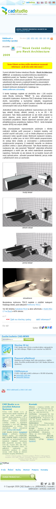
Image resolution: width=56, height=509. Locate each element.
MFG (32, 38)
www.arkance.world (23, 31)
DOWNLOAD (24, 460)
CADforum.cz (21, 371)
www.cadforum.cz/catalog (13, 89)
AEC (36, 38)
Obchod (26, 470)
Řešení (37, 456)
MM (41, 38)
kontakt (51, 486)
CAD (28, 38)
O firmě (8, 456)
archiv (14, 41)
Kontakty (28, 457)
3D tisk (35, 459)
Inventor (21, 459)
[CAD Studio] (14, 14)
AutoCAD (42, 457)
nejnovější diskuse (23, 377)
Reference (35, 457)
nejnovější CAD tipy (23, 375)
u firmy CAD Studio (14, 430)
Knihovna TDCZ (33, 305)
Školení (22, 457)
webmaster (33, 489)
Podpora (35, 470)
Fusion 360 (28, 459)
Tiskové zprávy (16, 456)
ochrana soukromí (47, 489)
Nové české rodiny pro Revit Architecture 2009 (27, 51)
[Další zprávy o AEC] (13, 50)
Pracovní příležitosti (24, 358)
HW (48, 38)
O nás (3, 470)
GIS (44, 38)
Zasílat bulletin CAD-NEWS (15, 336)
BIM (17, 457)
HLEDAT (32, 460)
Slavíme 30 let (21, 345)
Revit (48, 457)
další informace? (43, 319)
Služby (18, 470)
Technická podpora (28, 456)
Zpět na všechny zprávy (20, 319)
